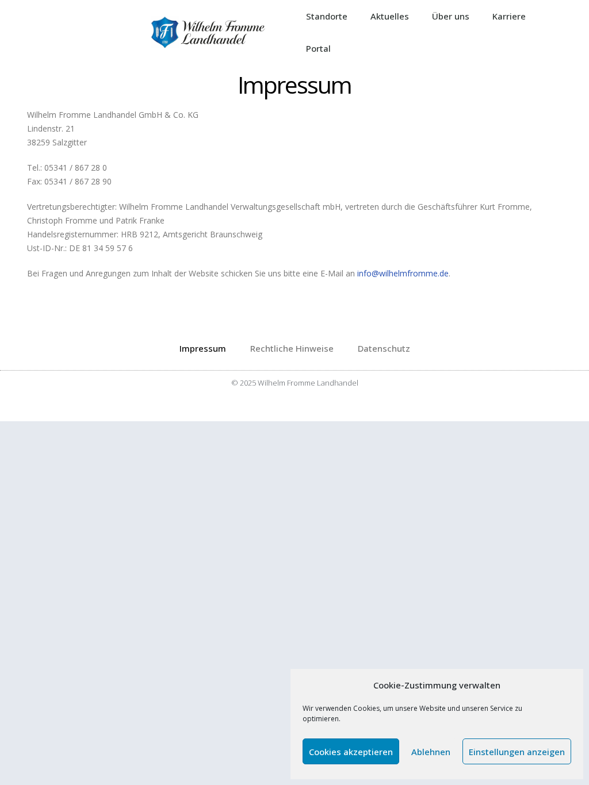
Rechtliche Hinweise (292, 348)
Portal (318, 48)
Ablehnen (430, 751)
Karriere (509, 16)
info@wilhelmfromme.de (403, 273)
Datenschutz (384, 348)
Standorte (326, 16)
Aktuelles (389, 16)
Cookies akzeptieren (351, 751)
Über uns (450, 16)
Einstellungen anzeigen (517, 751)
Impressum (202, 348)
